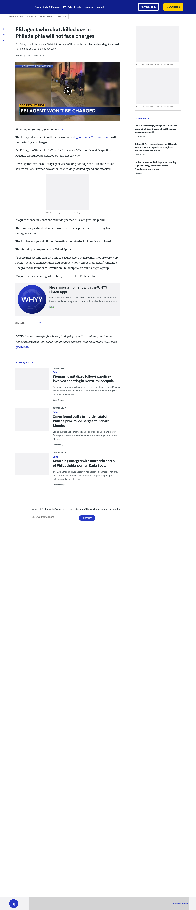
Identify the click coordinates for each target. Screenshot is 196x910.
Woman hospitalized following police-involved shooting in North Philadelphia (83, 378)
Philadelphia (47, 16)
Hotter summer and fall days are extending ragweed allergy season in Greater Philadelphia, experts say (155, 165)
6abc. (61, 129)
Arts (70, 7)
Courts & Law (16, 16)
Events (77, 7)
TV (64, 7)
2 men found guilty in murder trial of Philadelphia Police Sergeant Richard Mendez (81, 421)
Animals (31, 16)
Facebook (28, 322)
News (38, 7)
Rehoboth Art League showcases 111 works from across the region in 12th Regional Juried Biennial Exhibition (156, 147)
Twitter (34, 322)
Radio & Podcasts (52, 7)
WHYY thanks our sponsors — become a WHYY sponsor (65, 213)
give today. (22, 347)
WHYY (17, 7)
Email (40, 322)
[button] (13, 903)
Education (88, 7)
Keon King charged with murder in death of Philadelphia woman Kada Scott (84, 463)
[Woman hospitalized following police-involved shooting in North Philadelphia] (32, 381)
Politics (62, 16)
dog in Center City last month (91, 137)
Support (100, 7)
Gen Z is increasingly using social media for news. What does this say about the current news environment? (156, 129)
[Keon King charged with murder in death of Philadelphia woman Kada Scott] (32, 466)
